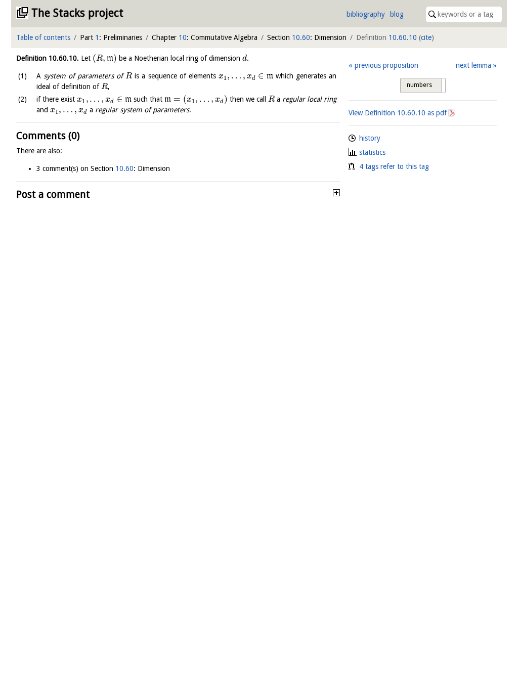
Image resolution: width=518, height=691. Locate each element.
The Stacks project (77, 13)
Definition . (47, 58)
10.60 (301, 37)
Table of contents (43, 37)
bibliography (366, 14)
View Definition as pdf (398, 113)
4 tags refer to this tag (394, 166)
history (369, 138)
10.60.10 (402, 37)
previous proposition (386, 65)
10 (183, 37)
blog (397, 14)
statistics (372, 152)
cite (426, 37)
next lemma (473, 65)
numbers (419, 85)
